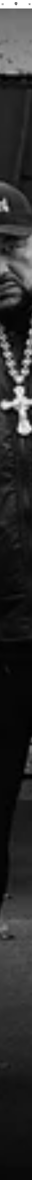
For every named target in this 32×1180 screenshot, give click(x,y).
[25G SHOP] (16, 4)
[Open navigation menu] (2, 4)
